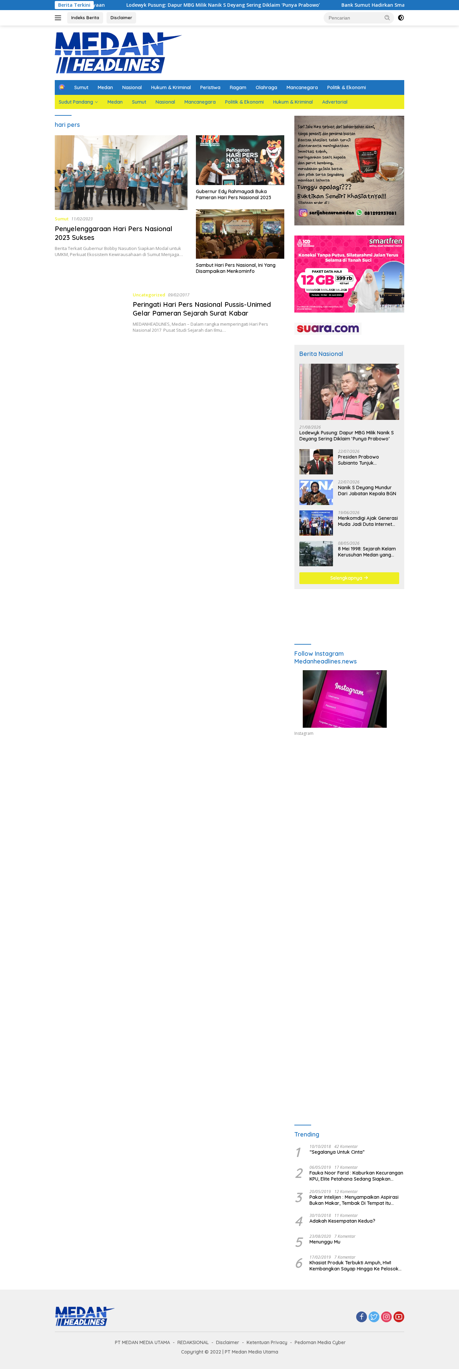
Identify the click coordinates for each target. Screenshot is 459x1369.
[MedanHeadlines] (118, 52)
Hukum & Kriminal (171, 87)
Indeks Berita (85, 17)
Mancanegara (302, 87)
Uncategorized (149, 295)
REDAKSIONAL (193, 1342)
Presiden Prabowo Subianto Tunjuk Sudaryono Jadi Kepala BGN (364, 460)
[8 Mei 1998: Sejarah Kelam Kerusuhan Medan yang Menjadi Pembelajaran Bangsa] (316, 553)
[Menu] (59, 18)
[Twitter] (374, 1317)
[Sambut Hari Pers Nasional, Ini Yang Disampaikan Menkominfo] (240, 234)
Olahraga (266, 87)
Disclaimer (121, 17)
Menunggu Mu (324, 1242)
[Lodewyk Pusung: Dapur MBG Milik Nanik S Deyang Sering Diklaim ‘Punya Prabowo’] (349, 392)
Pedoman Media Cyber (320, 1342)
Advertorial (334, 102)
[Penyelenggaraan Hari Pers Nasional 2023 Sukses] (121, 172)
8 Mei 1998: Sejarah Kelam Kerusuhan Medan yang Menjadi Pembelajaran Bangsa (367, 552)
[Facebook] (361, 1317)
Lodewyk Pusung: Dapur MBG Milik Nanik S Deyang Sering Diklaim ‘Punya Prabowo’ (183, 5)
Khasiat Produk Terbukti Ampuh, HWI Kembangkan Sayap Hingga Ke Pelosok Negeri (354, 1266)
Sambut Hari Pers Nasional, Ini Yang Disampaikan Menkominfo (236, 268)
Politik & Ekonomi (346, 87)
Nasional (132, 87)
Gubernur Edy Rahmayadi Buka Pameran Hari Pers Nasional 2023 (233, 194)
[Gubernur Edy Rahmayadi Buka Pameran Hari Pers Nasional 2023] (240, 160)
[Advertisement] (349, 803)
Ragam (238, 87)
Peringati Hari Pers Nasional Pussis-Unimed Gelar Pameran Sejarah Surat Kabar (202, 308)
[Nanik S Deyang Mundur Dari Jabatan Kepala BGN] (316, 492)
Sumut (81, 87)
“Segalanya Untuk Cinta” (337, 1152)
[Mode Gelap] (401, 18)
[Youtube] (398, 1317)
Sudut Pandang (76, 102)
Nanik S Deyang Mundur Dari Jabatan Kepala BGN (367, 490)
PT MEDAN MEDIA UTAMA (142, 1342)
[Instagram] (386, 1317)
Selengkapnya (347, 578)
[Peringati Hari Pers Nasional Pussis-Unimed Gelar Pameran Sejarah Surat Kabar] (90, 312)
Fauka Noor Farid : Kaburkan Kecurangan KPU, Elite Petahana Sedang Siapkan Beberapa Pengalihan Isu (356, 1176)
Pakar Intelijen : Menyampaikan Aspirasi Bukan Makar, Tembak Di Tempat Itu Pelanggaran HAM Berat (354, 1200)
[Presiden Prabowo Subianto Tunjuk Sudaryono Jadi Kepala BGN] (316, 461)
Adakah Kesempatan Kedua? (342, 1221)
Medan (105, 87)
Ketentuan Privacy (267, 1342)
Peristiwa (210, 87)
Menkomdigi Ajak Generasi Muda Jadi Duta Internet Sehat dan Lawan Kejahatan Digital (368, 521)
